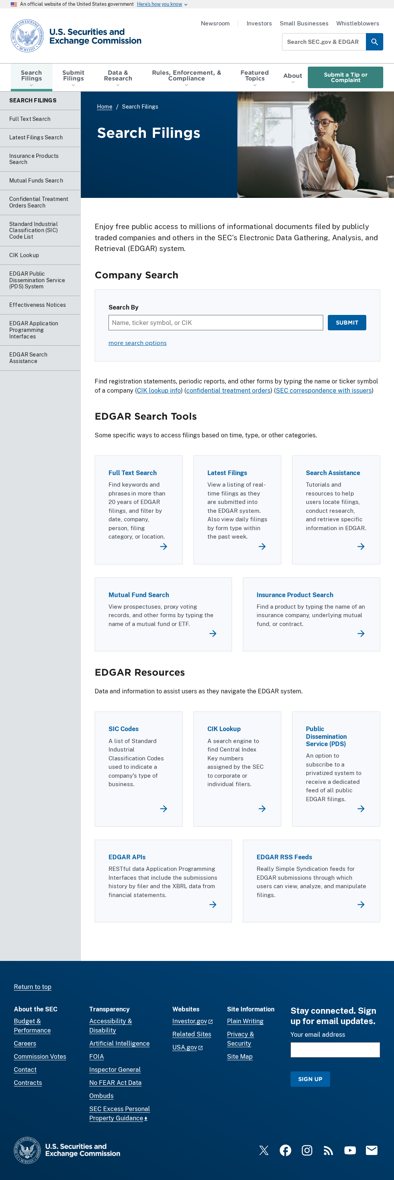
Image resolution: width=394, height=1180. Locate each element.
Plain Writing (245, 1021)
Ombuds (101, 1096)
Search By (124, 307)
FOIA (96, 1056)
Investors (259, 23)
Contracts (28, 1082)
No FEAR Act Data (115, 1082)
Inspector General (115, 1069)
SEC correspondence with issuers (324, 390)
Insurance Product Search (295, 595)
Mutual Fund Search (139, 595)
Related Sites (191, 1034)
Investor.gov (189, 1021)
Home (104, 107)
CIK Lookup (224, 729)
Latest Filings (227, 473)
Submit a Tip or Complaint (345, 77)
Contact (25, 1069)
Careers (25, 1043)
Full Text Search (133, 473)
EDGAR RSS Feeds (284, 857)
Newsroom (215, 23)
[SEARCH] (374, 41)
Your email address (317, 1034)
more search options (138, 343)
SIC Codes (124, 729)
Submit (347, 322)
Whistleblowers (357, 23)
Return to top (33, 987)
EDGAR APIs (127, 857)
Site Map (240, 1056)
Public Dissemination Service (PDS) (326, 736)
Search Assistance (333, 473)
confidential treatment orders (228, 390)
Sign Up (310, 1079)
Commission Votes (40, 1056)
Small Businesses (304, 23)
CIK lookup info (159, 390)
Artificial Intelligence (119, 1043)
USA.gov (184, 1047)
